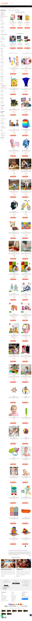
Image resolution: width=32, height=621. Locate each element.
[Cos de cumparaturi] (30, 6)
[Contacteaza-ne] (29, 6)
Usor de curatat (3, 39)
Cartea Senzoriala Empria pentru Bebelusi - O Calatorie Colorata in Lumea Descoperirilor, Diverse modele (27, 22)
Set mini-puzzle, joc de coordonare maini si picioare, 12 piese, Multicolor (26, 233)
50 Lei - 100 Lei (3, 45)
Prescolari (2, 113)
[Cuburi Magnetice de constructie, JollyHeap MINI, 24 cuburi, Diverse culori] (26, 287)
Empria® (13, 21)
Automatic (2, 138)
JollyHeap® (14, 293)
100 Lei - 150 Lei (3, 46)
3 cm (1, 81)
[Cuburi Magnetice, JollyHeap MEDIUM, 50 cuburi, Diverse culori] (14, 328)
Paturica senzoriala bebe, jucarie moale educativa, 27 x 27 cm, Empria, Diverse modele (26, 68)
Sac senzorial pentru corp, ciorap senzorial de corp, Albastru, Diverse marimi (26, 89)
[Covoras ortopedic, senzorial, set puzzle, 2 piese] (14, 164)
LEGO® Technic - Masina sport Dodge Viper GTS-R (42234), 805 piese (20, 44)
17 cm (2, 72)
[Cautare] (30, 3)
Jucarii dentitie (2, 12)
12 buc (2, 119)
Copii (1, 50)
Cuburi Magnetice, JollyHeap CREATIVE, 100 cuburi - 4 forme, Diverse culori (14, 315)
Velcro (2, 107)
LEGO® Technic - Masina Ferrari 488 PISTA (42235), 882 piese (27, 44)
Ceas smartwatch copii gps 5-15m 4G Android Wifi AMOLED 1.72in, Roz (13, 22)
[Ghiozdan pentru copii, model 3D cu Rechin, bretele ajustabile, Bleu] (26, 143)
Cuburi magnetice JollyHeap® (4, 16)
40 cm (2, 67)
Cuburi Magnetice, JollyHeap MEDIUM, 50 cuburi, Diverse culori (14, 335)
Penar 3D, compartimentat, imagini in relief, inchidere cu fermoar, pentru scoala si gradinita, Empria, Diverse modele (14, 150)
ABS (1, 101)
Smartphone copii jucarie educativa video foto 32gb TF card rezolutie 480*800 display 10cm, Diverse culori (20, 22)
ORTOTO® (14, 170)
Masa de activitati (3, 30)
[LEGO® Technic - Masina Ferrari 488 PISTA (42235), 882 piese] (27, 39)
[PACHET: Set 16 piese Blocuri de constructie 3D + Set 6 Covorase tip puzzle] (26, 266)
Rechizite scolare (2, 17)
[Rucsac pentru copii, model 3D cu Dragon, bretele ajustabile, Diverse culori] (14, 205)
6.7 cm (2, 73)
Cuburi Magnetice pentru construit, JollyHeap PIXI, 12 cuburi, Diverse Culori (14, 294)
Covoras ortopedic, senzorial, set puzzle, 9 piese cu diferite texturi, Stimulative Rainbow (14, 356)
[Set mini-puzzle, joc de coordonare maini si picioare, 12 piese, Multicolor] (26, 225)
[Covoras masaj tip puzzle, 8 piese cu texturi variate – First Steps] (14, 184)
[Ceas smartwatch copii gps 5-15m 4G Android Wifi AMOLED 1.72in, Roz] (13, 17)
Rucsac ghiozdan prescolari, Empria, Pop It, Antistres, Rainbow (26, 130)
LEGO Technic (2, 135)
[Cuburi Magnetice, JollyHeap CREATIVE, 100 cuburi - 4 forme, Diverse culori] (14, 307)
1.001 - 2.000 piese (3, 118)
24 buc (2, 120)
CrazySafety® (26, 149)
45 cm (2, 74)
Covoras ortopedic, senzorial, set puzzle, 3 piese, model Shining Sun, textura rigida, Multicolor (14, 253)
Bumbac (2, 102)
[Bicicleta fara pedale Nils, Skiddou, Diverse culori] (26, 205)
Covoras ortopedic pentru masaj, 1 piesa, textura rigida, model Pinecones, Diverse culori (14, 233)
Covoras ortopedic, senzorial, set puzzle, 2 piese (14, 171)
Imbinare (2, 106)
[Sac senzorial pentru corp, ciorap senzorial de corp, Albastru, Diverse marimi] (26, 81)
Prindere (2, 109)
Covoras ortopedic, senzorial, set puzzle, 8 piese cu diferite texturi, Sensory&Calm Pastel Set (25, 377)
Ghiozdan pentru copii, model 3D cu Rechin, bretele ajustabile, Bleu (26, 150)
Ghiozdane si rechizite (3, 133)
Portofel (2, 31)
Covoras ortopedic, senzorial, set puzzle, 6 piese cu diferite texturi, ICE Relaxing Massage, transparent (25, 171)
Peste (2, 85)
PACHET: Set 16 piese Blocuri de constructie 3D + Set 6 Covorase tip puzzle (26, 274)
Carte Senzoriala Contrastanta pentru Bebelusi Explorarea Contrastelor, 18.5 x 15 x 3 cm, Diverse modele (14, 109)
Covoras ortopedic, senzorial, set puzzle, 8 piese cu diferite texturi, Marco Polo (25, 192)
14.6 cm (2, 66)
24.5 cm (2, 65)
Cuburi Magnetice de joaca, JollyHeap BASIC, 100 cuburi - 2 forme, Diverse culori (26, 315)
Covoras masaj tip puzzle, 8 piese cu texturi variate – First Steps (14, 192)
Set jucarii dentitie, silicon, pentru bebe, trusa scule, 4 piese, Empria (14, 68)
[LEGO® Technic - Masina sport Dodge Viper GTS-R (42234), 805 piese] (20, 39)
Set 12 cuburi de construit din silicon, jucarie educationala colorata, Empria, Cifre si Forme (26, 109)
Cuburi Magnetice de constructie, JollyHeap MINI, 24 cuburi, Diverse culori (26, 294)
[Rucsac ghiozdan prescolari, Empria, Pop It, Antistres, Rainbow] (26, 123)
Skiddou (26, 211)
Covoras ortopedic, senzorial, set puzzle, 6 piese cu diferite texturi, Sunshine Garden (14, 377)
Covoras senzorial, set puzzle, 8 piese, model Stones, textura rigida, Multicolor (26, 253)
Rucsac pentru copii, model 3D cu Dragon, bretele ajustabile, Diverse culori (14, 212)
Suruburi (2, 108)
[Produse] (1, 6)
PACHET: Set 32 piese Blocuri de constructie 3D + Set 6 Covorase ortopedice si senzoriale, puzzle (14, 274)
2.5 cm (2, 80)
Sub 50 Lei (2, 44)
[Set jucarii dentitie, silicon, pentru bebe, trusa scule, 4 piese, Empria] (14, 61)
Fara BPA (2, 37)
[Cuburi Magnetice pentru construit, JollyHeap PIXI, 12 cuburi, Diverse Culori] (14, 287)
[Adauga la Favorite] (13, 29)
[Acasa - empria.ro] (4, 3)
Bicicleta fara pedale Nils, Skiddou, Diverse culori (26, 212)
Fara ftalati (2, 38)
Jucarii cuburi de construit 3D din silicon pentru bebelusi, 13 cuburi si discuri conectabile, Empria (14, 130)
